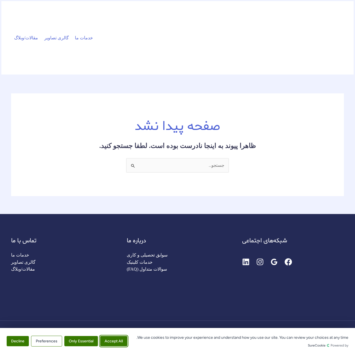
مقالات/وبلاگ (26, 37)
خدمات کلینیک (140, 262)
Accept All (114, 340)
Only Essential (81, 340)
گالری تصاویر (56, 37)
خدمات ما (84, 37)
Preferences (46, 340)
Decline (17, 340)
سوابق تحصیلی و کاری (147, 255)
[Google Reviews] (274, 262)
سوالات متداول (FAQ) (147, 269)
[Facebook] (288, 262)
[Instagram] (260, 262)
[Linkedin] (246, 262)
